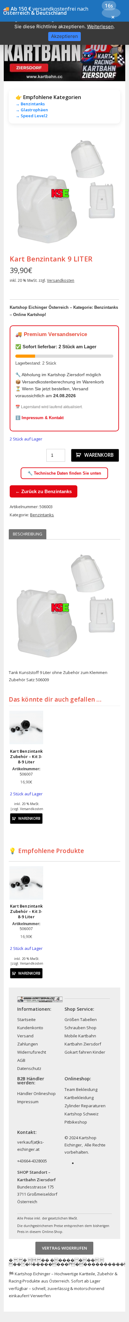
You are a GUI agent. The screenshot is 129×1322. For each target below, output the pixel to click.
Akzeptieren (64, 36)
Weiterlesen (100, 26)
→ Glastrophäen (32, 110)
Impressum (28, 1101)
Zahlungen (27, 1044)
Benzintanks (42, 515)
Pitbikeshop (75, 1122)
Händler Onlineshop (36, 1093)
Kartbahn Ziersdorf (82, 1044)
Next (111, 191)
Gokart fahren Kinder (84, 1052)
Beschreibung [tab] (27, 534)
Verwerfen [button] (40, 1295)
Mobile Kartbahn (80, 1036)
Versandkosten (60, 280)
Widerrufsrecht (31, 1052)
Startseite (26, 1019)
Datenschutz (29, 1068)
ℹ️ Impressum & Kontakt (39, 417)
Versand (25, 1036)
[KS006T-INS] (64, 191)
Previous (18, 191)
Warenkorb (99, 454)
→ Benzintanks (30, 104)
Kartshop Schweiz (81, 1114)
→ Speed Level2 (31, 116)
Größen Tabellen (80, 1019)
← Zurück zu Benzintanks (43, 491)
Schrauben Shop (80, 1027)
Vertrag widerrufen (64, 1248)
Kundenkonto (30, 1027)
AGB (21, 1060)
